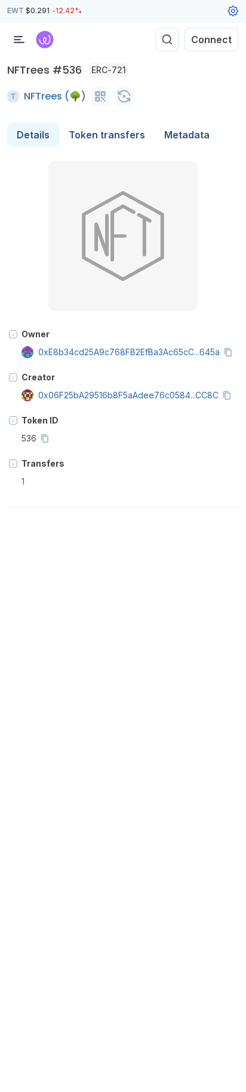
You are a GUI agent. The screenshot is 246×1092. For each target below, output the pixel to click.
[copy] (230, 352)
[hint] (13, 334)
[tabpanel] (123, 334)
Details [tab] (33, 135)
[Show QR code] (100, 96)
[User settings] (233, 11)
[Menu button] (19, 40)
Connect (211, 40)
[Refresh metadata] (124, 96)
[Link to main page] (45, 40)
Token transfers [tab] (107, 135)
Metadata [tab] (187, 135)
